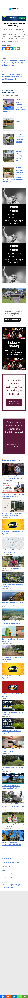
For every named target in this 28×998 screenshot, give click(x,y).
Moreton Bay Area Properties (9, 874)
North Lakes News (6, 858)
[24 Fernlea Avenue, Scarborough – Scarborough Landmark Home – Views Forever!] (8, 104)
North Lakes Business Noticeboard (10, 862)
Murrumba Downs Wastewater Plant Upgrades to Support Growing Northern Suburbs (11, 844)
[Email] (18, 48)
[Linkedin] (11, 48)
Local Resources (6, 866)
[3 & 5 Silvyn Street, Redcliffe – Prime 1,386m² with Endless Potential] (8, 139)
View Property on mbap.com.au (12, 320)
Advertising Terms (5, 886)
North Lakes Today (5, 882)
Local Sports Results (7, 878)
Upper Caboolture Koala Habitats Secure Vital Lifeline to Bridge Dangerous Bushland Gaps (13, 806)
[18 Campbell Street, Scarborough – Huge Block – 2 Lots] (8, 156)
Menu (23, 3)
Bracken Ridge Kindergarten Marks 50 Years (13, 568)
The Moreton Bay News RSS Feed (11, 460)
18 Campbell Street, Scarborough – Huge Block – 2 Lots (19, 155)
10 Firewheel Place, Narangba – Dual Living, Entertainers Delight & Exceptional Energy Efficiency (13, 313)
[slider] (15, 368)
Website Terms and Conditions (15, 884)
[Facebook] (4, 48)
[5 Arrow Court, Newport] (8, 123)
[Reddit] (7, 48)
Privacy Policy (4, 884)
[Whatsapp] (14, 48)
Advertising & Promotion (9, 887)
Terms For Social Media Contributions (18, 886)
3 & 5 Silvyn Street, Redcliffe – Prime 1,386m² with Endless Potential (20, 139)
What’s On (4, 870)
